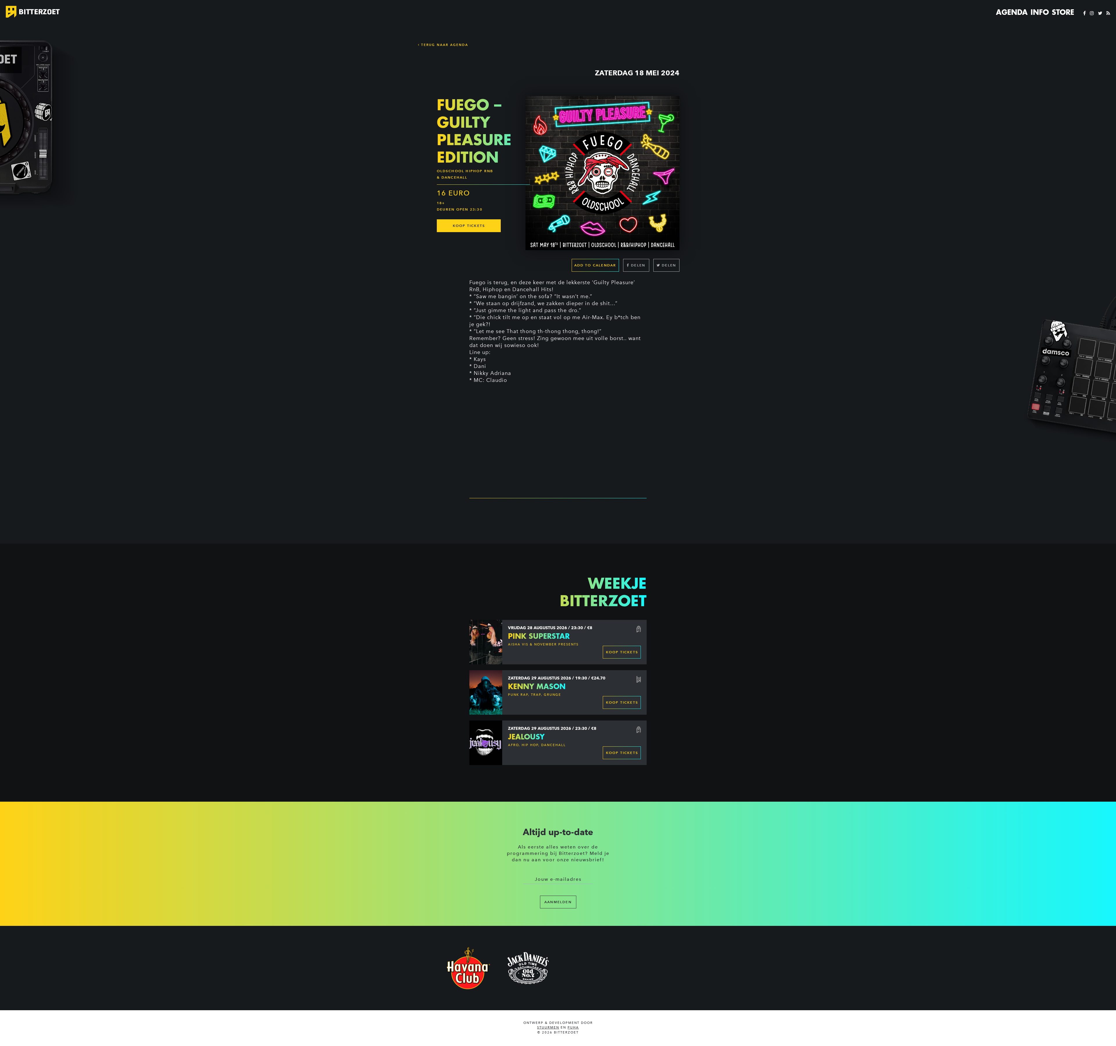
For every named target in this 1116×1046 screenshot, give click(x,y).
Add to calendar (595, 265)
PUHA (573, 1027)
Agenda (1012, 12)
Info (1040, 12)
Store (1063, 12)
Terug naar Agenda (444, 45)
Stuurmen (548, 1027)
